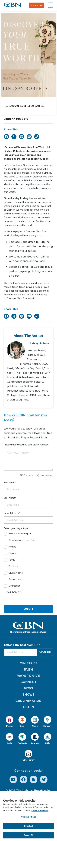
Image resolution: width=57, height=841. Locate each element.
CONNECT (28, 681)
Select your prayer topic (16, 528)
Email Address (11, 513)
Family (12, 559)
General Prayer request (20, 533)
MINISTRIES (29, 663)
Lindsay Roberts (16, 119)
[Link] (36, 136)
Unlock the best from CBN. (22, 645)
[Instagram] (33, 779)
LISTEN (28, 707)
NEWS (28, 688)
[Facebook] (6, 136)
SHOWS (28, 694)
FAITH (28, 669)
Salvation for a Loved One (22, 540)
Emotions (13, 566)
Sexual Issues (15, 579)
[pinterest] (21, 136)
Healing (12, 546)
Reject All (28, 825)
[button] (48, 5)
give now (36, 5)
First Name (9, 482)
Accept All (28, 835)
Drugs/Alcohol (16, 572)
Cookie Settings (28, 816)
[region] (28, 816)
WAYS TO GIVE (28, 675)
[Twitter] (13, 136)
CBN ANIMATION (28, 700)
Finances (13, 553)
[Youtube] (13, 779)
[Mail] (29, 136)
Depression (14, 585)
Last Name (9, 497)
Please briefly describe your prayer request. (26, 444)
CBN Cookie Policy (40, 810)
